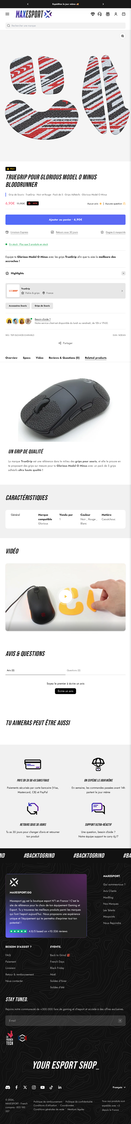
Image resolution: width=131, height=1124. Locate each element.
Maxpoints (109, 917)
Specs (26, 358)
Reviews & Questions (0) (64, 358)
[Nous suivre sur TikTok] (51, 1087)
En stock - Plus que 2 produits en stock (28, 244)
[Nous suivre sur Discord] (7, 1087)
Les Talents (109, 910)
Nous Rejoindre (112, 923)
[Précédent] (27, 4)
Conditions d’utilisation (45, 1105)
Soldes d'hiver (58, 981)
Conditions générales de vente (49, 1109)
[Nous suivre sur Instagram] (34, 1087)
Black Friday (57, 968)
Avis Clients (109, 891)
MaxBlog (108, 897)
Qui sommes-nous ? (114, 884)
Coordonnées (67, 1105)
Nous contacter (14, 981)
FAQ (8, 955)
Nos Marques (110, 904)
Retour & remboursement (19, 974)
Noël (53, 974)
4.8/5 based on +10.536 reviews (48, 931)
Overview (11, 358)
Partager (67, 343)
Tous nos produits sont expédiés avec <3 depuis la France (113, 1105)
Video (39, 358)
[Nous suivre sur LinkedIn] (60, 1087)
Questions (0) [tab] (73, 670)
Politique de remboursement (48, 1101)
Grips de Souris (42, 305)
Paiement (10, 962)
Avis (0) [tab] (10, 670)
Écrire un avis (65, 691)
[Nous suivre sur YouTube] (42, 1087)
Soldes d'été (57, 987)
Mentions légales (76, 1109)
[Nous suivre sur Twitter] (25, 1087)
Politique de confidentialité (79, 1101)
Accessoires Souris (18, 305)
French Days (57, 962)
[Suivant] (103, 4)
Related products (95, 358)
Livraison (10, 968)
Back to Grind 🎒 (60, 955)
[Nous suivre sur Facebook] (16, 1087)
